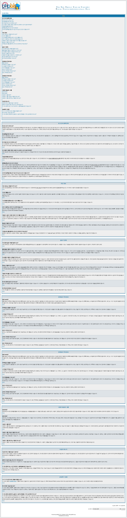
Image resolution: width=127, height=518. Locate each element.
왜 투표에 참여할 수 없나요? (9, 58)
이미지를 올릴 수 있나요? (8, 67)
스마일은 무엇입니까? (7, 66)
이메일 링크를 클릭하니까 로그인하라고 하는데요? (15, 43)
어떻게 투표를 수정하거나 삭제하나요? (12, 55)
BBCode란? (5, 63)
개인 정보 (59, 9)
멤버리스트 (69, 7)
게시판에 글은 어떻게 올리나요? (10, 48)
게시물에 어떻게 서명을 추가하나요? (11, 51)
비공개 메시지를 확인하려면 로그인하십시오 (74, 9)
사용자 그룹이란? (6, 95)
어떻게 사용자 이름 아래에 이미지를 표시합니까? (14, 40)
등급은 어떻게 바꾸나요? (8, 42)
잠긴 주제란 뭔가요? (7, 72)
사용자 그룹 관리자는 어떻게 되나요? (11, 98)
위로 (3, 131)
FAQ (59, 7)
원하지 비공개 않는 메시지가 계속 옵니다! (12, 104)
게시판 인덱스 (5, 13)
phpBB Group (13, 481)
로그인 (88, 9)
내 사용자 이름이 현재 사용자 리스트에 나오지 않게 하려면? (17, 24)
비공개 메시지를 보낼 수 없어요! (10, 103)
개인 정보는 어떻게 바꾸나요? (9, 34)
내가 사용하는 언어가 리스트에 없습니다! (12, 39)
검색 (63, 7)
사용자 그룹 (77, 7)
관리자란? (4, 93)
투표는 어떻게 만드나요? (8, 53)
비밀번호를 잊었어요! (7, 26)
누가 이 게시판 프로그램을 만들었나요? (12, 111)
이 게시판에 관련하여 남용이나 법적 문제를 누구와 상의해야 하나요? (19, 114)
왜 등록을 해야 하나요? (8, 21)
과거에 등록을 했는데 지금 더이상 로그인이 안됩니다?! (15, 29)
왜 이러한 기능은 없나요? (8, 112)
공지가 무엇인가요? (7, 69)
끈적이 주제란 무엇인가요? (9, 71)
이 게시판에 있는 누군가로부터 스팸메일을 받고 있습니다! (16, 106)
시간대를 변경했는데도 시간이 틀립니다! (12, 37)
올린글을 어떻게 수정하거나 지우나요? (12, 50)
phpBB (57, 514)
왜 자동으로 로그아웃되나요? (9, 23)
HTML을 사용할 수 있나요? (9, 64)
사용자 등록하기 (86, 7)
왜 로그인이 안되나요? (8, 20)
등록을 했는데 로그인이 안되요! (10, 27)
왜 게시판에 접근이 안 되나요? (9, 56)
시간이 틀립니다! (6, 35)
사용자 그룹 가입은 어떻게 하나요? (11, 96)
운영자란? (4, 91)
